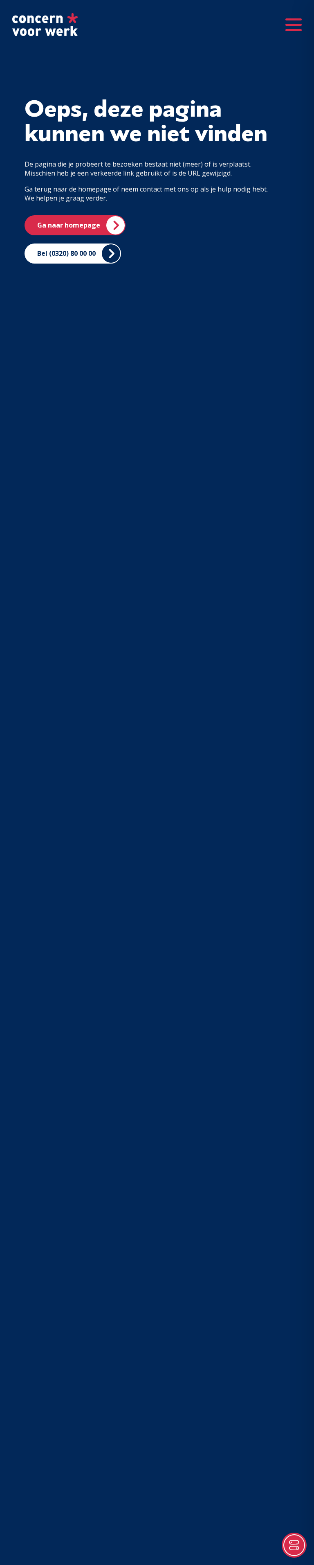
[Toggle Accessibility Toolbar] (294, 1545)
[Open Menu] (293, 24)
